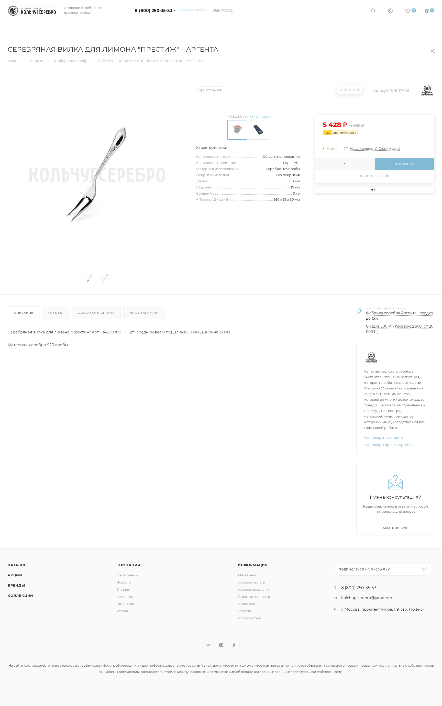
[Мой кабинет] (390, 11)
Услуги (122, 611)
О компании (127, 575)
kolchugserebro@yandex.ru (367, 597)
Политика (246, 604)
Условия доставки (253, 589)
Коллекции (20, 595)
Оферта (244, 611)
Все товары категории (383, 437)
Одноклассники (234, 645)
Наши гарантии (144, 313)
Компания (128, 565)
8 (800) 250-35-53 (153, 10)
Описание (23, 313)
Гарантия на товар (254, 597)
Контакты (124, 597)
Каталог (17, 565)
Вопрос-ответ (249, 618)
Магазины (247, 575)
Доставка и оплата (96, 313)
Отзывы (55, 313)
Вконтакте (208, 645)
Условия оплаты (252, 582)
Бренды (16, 585)
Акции (15, 575)
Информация (253, 565)
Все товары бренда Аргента (388, 445)
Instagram (221, 645)
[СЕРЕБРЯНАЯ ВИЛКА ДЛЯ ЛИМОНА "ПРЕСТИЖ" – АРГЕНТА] (97, 175)
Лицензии (125, 604)
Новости (123, 582)
